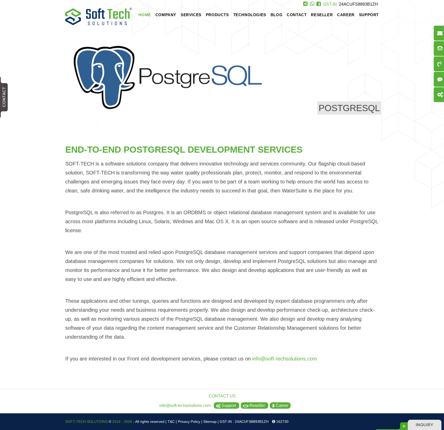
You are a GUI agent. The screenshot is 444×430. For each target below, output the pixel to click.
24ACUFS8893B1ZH (358, 4)
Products (217, 15)
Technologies (249, 15)
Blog (276, 15)
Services (191, 15)
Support (369, 15)
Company (165, 15)
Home (144, 15)
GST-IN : (350, 4)
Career (346, 15)
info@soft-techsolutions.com (284, 358)
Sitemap (210, 421)
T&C (171, 421)
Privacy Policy (189, 421)
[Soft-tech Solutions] (98, 24)
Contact (297, 15)
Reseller (322, 15)
